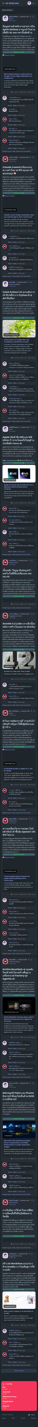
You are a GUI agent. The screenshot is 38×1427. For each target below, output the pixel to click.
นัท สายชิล (12, 684)
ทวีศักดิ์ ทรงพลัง (13, 1186)
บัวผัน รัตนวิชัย (13, 1164)
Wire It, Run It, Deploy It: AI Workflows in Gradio (18, 1312)
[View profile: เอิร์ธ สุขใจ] (4, 129)
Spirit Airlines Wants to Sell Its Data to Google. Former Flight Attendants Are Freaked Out (18, 76)
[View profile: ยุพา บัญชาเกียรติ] (4, 520)
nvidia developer (14, 284)
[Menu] (3, 3)
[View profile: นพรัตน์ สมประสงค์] (4, 399)
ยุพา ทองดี (12, 802)
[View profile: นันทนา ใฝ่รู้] (4, 119)
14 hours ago (12, 963)
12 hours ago (12, 715)
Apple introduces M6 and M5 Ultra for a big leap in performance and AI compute (18, 487)
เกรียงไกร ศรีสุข (13, 1052)
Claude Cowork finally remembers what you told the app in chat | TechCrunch (19, 216)
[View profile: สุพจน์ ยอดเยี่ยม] (5, 18)
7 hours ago (12, 564)
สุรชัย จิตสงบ (12, 1254)
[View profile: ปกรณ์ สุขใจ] (4, 258)
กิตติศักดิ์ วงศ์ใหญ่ (14, 1176)
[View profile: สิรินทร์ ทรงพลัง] (5, 1202)
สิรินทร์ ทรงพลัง (13, 1200)
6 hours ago (12, 286)
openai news (13, 563)
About (3, 1418)
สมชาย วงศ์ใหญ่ (13, 363)
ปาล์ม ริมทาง (12, 561)
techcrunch (13, 159)
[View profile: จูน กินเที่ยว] (5, 284)
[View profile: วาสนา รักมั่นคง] (5, 615)
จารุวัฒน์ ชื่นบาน (14, 98)
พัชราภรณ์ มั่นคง (14, 711)
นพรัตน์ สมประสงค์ (14, 399)
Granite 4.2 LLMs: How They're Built (17, 671)
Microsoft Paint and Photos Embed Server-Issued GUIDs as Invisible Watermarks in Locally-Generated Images (17, 1144)
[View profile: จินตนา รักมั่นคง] (4, 1066)
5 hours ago (12, 161)
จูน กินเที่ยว (12, 282)
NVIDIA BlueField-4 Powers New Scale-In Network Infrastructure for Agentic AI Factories (19, 1019)
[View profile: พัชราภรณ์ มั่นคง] (5, 713)
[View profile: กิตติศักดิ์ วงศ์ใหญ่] (4, 1176)
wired (11, 19)
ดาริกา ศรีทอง (13, 543)
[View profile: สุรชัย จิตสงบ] (5, 1255)
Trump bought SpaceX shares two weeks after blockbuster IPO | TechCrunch (17, 878)
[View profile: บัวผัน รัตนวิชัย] (4, 1164)
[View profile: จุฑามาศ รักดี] (4, 933)
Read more (18, 52)
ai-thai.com (12, 3)
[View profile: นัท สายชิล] (4, 685)
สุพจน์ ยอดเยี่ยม (13, 17)
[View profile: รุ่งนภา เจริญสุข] (4, 1343)
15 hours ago (12, 1204)
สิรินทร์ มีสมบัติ (13, 140)
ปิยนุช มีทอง (12, 960)
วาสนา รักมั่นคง (13, 614)
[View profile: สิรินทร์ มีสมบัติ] (4, 141)
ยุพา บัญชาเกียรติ (14, 520)
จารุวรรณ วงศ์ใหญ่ (14, 790)
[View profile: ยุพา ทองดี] (4, 802)
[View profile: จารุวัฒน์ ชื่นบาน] (4, 98)
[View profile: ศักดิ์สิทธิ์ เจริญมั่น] (4, 1331)
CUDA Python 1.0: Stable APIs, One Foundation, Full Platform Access (16, 341)
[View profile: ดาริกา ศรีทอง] (4, 544)
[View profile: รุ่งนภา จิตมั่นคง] (4, 246)
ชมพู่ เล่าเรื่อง (13, 696)
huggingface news (15, 616)
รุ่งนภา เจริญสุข (13, 1342)
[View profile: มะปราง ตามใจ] (5, 1085)
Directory (33, 1418)
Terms (13, 1418)
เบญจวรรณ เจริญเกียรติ (16, 375)
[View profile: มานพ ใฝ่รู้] (4, 110)
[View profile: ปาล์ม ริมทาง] (5, 562)
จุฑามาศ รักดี (13, 933)
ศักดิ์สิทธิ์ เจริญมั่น (14, 1331)
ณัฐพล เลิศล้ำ (13, 532)
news (11, 429)
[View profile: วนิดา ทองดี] (4, 411)
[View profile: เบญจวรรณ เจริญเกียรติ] (4, 375)
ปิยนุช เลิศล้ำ (13, 508)
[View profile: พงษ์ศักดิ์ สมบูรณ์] (5, 429)
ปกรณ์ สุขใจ (12, 258)
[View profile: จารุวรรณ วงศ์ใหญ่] (4, 790)
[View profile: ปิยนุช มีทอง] (5, 961)
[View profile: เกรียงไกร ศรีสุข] (4, 1053)
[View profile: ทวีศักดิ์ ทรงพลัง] (4, 1186)
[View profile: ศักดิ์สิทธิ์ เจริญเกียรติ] (4, 268)
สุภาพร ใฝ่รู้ (12, 921)
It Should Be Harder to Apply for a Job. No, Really (18, 770)
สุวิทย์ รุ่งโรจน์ (13, 943)
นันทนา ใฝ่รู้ (12, 119)
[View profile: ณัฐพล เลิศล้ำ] (4, 532)
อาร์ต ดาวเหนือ (13, 157)
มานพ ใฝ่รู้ (12, 109)
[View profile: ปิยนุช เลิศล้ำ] (4, 509)
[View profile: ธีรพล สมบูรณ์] (4, 900)
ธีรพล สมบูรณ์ (13, 900)
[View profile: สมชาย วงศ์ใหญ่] (4, 364)
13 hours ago (12, 823)
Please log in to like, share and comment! (16, 151)
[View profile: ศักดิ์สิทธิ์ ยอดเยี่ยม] (4, 1043)
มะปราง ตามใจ (13, 1083)
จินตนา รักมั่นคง (13, 1066)
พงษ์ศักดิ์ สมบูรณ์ (13, 427)
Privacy (23, 1418)
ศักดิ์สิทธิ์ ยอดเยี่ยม (14, 1043)
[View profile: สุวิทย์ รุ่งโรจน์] (4, 943)
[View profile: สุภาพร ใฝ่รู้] (4, 921)
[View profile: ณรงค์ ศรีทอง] (4, 237)
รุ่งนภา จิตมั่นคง (13, 246)
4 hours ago (12, 20)
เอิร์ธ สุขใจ (12, 129)
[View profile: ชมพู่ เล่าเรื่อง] (4, 696)
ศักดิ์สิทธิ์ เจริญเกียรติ (15, 267)
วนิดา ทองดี (12, 410)
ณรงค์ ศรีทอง (13, 236)
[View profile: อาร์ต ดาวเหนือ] (5, 159)
